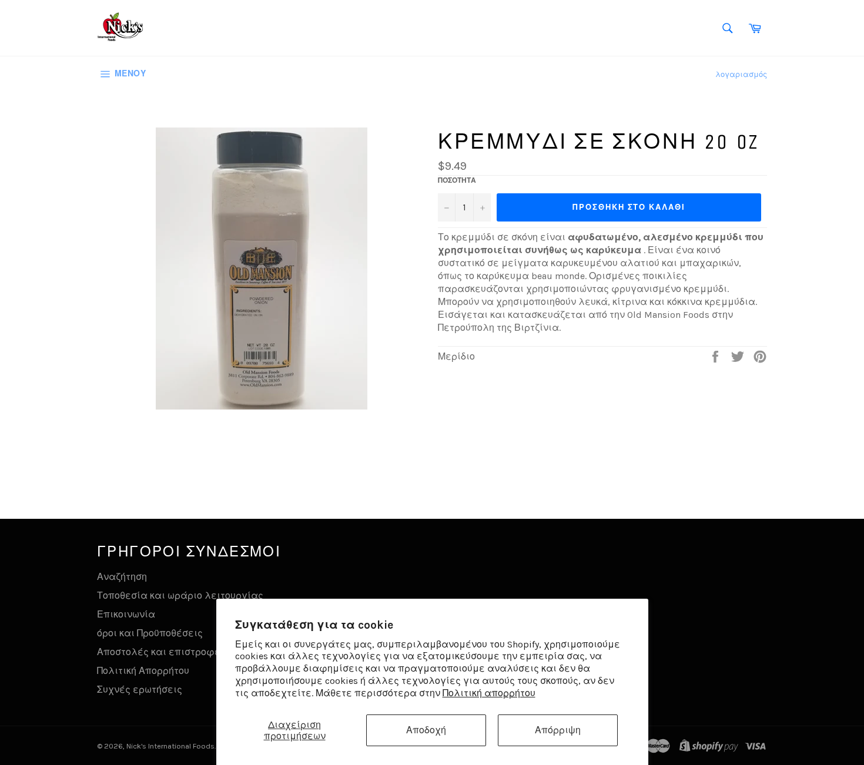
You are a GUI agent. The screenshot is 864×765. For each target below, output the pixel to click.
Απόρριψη (558, 730)
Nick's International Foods (170, 745)
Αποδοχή (426, 730)
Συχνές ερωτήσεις (139, 689)
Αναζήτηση (122, 576)
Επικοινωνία (126, 614)
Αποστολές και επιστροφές (161, 651)
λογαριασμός (741, 74)
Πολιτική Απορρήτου (143, 670)
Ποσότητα (457, 180)
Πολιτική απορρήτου (489, 693)
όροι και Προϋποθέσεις (150, 633)
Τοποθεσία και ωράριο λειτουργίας (180, 595)
